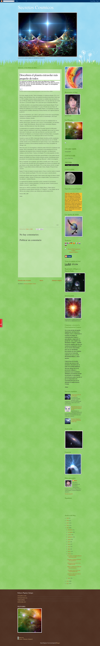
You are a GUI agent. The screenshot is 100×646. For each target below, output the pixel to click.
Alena (75, 480)
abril (69, 549)
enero (69, 578)
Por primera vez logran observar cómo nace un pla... (74, 556)
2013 (68, 527)
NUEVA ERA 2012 (22, 602)
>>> (58, 223)
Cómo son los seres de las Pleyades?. (76, 395)
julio (69, 541)
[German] (71, 243)
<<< (56, 223)
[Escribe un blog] (38, 229)
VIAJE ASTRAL (21, 600)
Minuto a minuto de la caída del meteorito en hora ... (74, 567)
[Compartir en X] (39, 229)
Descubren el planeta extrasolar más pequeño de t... (74, 560)
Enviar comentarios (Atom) (30, 283)
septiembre (70, 537)
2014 (68, 525)
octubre (69, 534)
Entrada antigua (57, 280)
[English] (66, 243)
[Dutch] (80, 243)
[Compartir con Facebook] (41, 229)
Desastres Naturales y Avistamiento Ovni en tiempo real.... (76, 420)
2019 (68, 518)
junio (69, 544)
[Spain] (74, 243)
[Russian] (66, 245)
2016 (68, 520)
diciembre (70, 529)
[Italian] (77, 243)
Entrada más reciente (24, 280)
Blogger (58, 643)
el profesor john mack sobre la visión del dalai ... (74, 574)
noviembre (70, 532)
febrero (69, 554)
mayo (69, 546)
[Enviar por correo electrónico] (36, 229)
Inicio (41, 280)
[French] (69, 243)
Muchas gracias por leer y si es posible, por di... (74, 563)
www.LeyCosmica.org (22, 597)
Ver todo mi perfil (69, 494)
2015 (68, 523)
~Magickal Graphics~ (73, 252)
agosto (69, 539)
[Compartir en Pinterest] (42, 229)
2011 (68, 583)
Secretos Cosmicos (36, 7)
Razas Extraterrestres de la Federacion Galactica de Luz (76, 408)
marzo (69, 551)
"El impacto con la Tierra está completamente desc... (74, 570)
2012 (68, 581)
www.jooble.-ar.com (22, 595)
